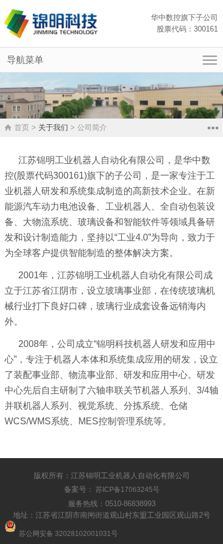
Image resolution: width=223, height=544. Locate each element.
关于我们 (53, 127)
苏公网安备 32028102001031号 (68, 534)
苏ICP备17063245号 (127, 490)
